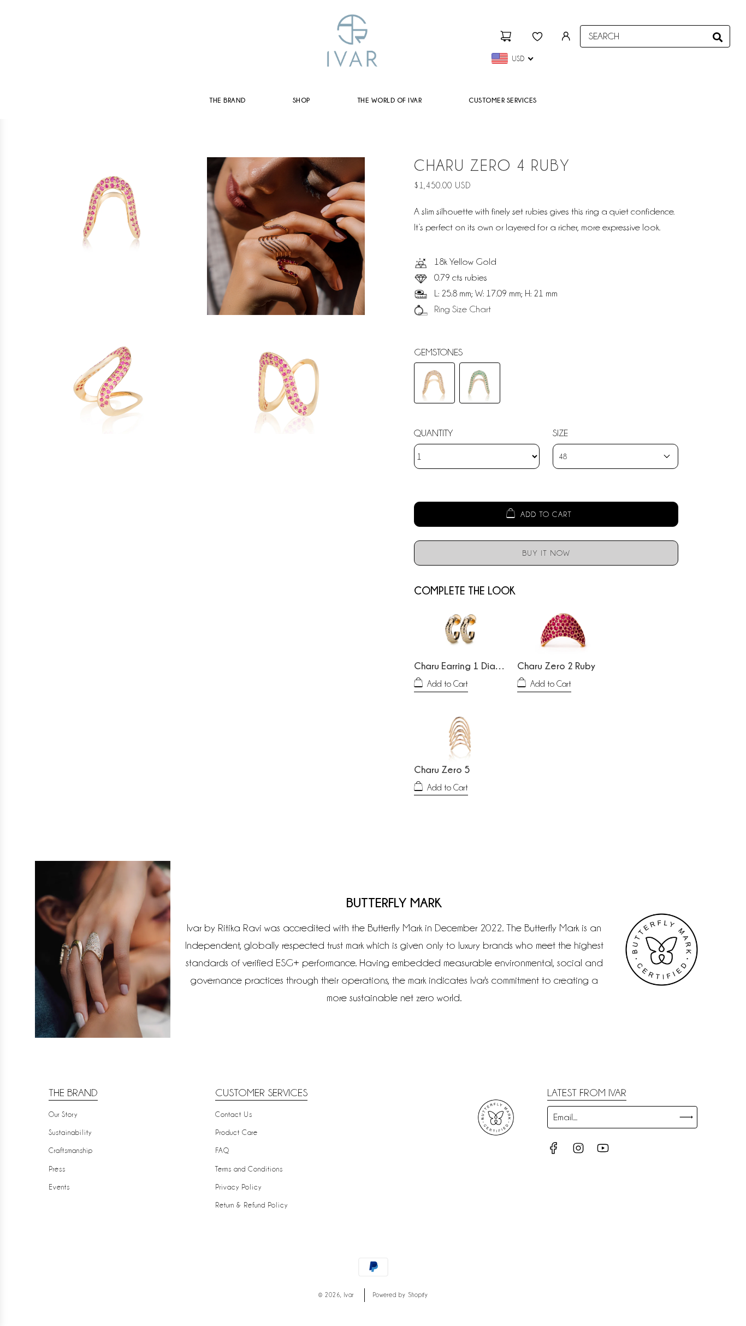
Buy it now (546, 553)
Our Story (63, 1114)
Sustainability (70, 1132)
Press (57, 1169)
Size (560, 433)
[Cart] (507, 36)
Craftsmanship (71, 1150)
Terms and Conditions (249, 1169)
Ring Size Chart (462, 309)
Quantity (433, 433)
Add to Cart (447, 684)
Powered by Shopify (400, 1295)
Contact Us (233, 1114)
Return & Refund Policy (251, 1205)
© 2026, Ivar (336, 1295)
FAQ (222, 1150)
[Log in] (566, 36)
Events (59, 1187)
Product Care (236, 1132)
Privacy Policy (238, 1187)
